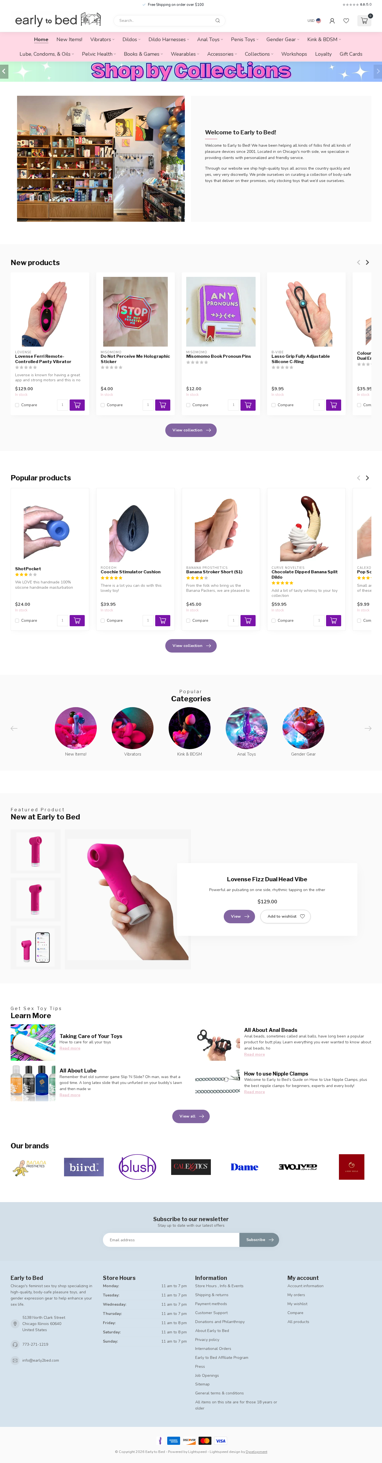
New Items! (69, 39)
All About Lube (78, 1070)
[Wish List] (346, 20)
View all (187, 1116)
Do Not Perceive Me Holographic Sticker (135, 359)
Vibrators (100, 39)
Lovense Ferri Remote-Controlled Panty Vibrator (43, 359)
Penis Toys (243, 39)
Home (41, 39)
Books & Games (141, 54)
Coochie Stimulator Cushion (131, 571)
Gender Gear (281, 39)
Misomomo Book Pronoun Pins (218, 356)
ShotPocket (28, 568)
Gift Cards (351, 54)
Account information (305, 1286)
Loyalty (323, 54)
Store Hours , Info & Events (219, 1286)
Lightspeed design (225, 1451)
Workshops (294, 54)
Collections (257, 54)
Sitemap (202, 1384)
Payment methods (211, 1304)
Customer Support (211, 1312)
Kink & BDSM (322, 39)
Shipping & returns (211, 1295)
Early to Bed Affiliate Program (221, 1357)
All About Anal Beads (270, 1030)
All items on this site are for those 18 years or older (236, 1405)
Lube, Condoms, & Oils (45, 54)
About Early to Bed (212, 1330)
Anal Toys (208, 39)
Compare (29, 405)
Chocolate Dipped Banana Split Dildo (305, 574)
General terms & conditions (219, 1393)
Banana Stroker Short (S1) (214, 571)
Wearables (183, 54)
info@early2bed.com (40, 1360)
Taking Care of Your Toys (91, 1036)
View (236, 916)
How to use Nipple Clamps (276, 1074)
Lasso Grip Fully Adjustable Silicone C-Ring (301, 359)
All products (298, 1321)
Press (200, 1366)
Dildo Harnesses (167, 39)
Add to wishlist (282, 916)
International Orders (213, 1348)
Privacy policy (207, 1339)
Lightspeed (197, 1451)
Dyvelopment (256, 1451)
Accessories (220, 54)
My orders (296, 1295)
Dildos (129, 39)
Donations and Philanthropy (220, 1321)
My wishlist (297, 1304)
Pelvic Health (97, 54)
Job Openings (207, 1375)
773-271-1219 (35, 1344)
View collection (187, 430)
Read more (70, 1048)
